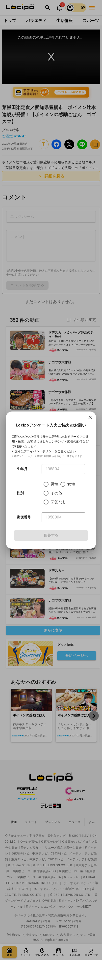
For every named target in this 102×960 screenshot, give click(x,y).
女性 (71, 484)
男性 (54, 484)
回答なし (59, 502)
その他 (56, 493)
